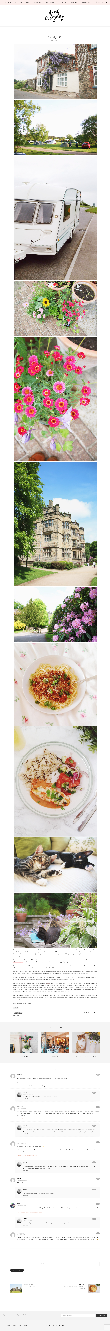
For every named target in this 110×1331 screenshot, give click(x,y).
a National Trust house (33, 971)
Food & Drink (86, 2)
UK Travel (37, 2)
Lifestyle (74, 2)
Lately (16, 1007)
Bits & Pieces (53, 34)
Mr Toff (26, 985)
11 (96, 1012)
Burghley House (30, 1286)
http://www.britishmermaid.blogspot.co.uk (29, 1212)
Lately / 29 (55, 1056)
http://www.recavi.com (26, 1119)
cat (18, 1142)
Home (20, 2)
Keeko (48, 983)
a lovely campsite (18, 962)
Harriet (19, 1074)
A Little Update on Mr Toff (86, 1056)
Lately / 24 (24, 1056)
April (17, 1015)
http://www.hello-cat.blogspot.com (27, 1155)
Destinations (49, 2)
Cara (19, 1203)
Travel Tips (62, 2)
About (28, 2)
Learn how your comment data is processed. (46, 1277)
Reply (98, 1074)
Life (60, 34)
